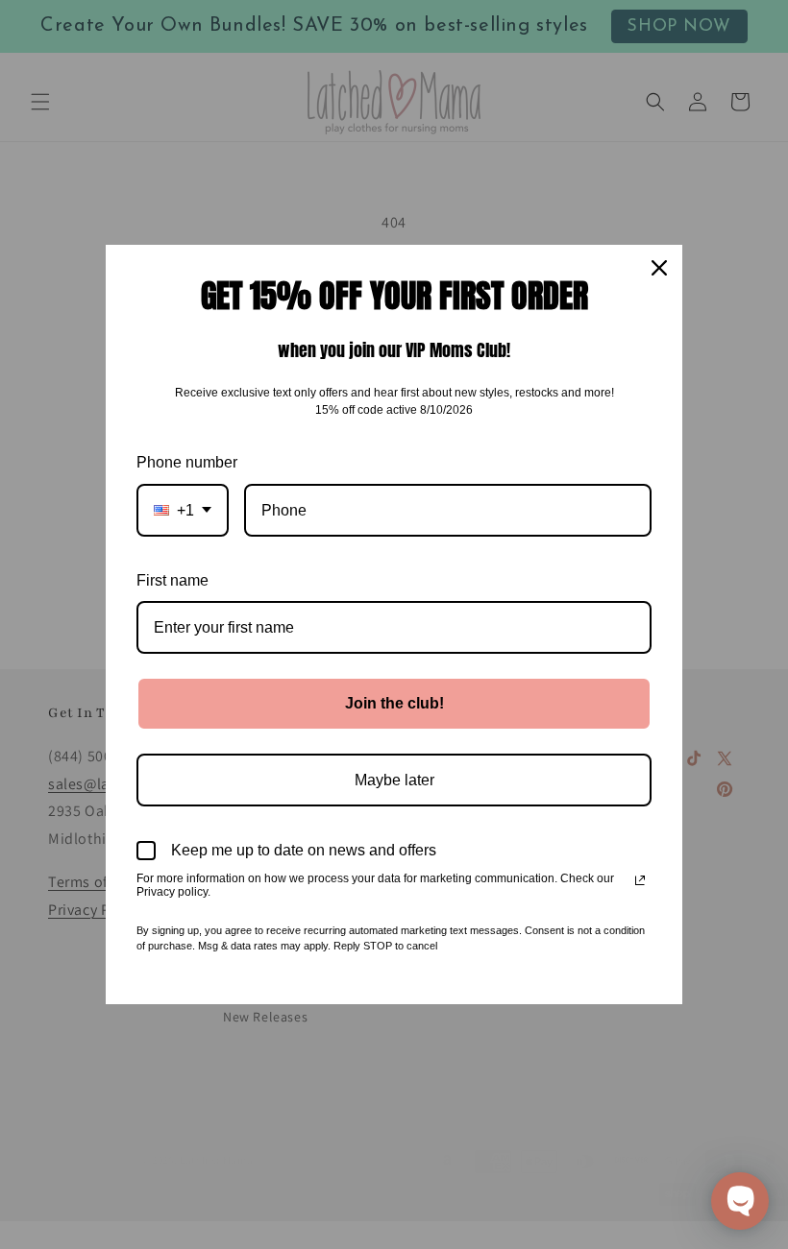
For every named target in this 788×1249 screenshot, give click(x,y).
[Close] (659, 268)
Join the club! (394, 703)
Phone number (186, 462)
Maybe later (394, 780)
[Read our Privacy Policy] (640, 880)
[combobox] (182, 510)
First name (172, 580)
